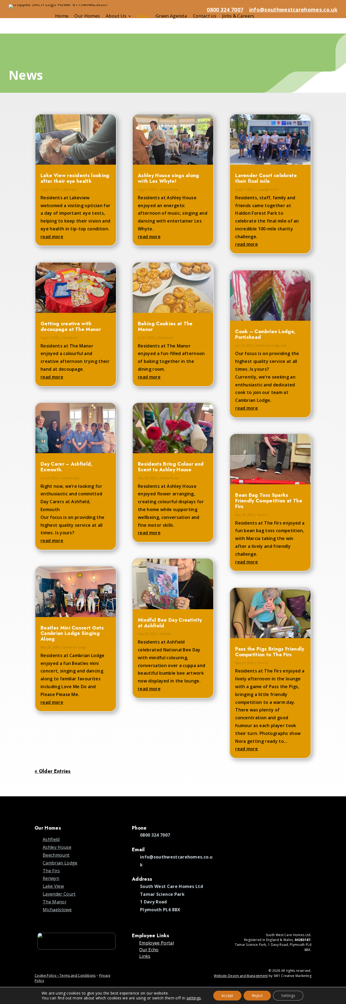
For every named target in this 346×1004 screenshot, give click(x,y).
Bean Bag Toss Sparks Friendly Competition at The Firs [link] (268, 501)
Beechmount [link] (56, 855)
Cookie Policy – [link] (47, 975)
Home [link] (61, 16)
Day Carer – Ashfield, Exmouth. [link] (67, 466)
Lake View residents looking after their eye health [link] (75, 178)
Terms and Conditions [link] (77, 975)
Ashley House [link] (169, 189)
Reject (257, 995)
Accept (227, 995)
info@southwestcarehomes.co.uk (293, 9)
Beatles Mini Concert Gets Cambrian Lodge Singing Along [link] (72, 633)
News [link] (144, 16)
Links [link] (145, 956)
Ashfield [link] (67, 478)
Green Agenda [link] (171, 16)
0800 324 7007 (225, 9)
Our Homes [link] (87, 16)
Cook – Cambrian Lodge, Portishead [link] (265, 334)
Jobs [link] (76, 478)
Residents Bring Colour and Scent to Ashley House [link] (171, 466)
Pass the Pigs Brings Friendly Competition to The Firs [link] (269, 651)
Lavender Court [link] (268, 189)
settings (194, 998)
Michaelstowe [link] (57, 910)
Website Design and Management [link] (241, 975)
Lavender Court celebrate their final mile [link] (266, 178)
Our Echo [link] (149, 950)
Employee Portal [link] (156, 943)
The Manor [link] (70, 338)
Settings (288, 995)
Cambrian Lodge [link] (74, 647)
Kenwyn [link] (51, 878)
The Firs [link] (262, 515)
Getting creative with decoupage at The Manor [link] (71, 326)
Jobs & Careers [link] (238, 16)
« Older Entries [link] (53, 771)
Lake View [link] (69, 189)
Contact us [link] (204, 16)
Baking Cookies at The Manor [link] (165, 326)
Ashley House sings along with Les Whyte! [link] (168, 178)
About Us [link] (116, 16)
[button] (339, 964)
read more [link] (52, 237)
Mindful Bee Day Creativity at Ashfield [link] (170, 623)
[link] (75, 139)
